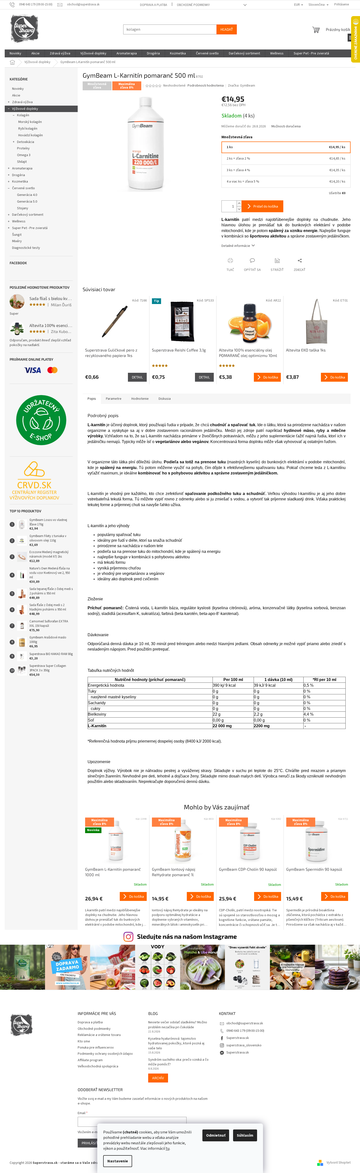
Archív (158, 1078)
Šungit (17, 234)
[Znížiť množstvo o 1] (239, 209)
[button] (116, 909)
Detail (137, 377)
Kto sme (84, 1041)
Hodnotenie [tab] (140, 398)
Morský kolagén (30, 121)
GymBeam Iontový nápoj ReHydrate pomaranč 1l (173, 872)
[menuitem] (15, 53)
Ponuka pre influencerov (96, 1047)
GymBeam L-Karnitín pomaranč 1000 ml (113, 872)
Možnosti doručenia (286, 126)
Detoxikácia (25, 142)
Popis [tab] (92, 398)
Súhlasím (245, 1135)
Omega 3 (23, 155)
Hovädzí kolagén (30, 135)
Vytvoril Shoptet (339, 1162)
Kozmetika (20, 181)
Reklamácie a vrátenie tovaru (99, 1034)
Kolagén (23, 115)
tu (167, 1148)
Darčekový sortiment (27, 214)
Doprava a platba (153, 5)
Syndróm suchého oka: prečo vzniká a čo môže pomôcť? (178, 1062)
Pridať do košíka (265, 206)
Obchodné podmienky (193, 5)
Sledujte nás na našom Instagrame (187, 936)
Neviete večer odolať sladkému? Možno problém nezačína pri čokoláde (177, 1025)
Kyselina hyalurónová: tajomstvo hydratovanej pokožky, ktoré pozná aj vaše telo (176, 1043)
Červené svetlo (23, 188)
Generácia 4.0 (27, 194)
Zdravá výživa (22, 102)
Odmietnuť (215, 1135)
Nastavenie (117, 1161)
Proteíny (23, 148)
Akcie (16, 95)
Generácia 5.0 (27, 201)
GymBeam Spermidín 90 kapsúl (314, 869)
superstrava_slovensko (244, 1045)
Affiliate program (90, 1060)
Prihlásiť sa (92, 1143)
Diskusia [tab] (165, 398)
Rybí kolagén (27, 128)
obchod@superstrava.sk (244, 1023)
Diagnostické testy (26, 247)
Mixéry (17, 241)
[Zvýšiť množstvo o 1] (239, 203)
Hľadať (226, 29)
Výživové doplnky (25, 108)
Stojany (22, 208)
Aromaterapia (22, 168)
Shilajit (22, 161)
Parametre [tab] (113, 398)
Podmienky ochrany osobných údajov (105, 1053)
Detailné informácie (235, 245)
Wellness (18, 221)
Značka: (241, 85)
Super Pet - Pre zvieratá (30, 228)
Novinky (18, 88)
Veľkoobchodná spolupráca (98, 1066)
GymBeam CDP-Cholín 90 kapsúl (248, 869)
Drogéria (18, 175)
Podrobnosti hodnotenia (206, 85)
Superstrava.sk (237, 1037)
